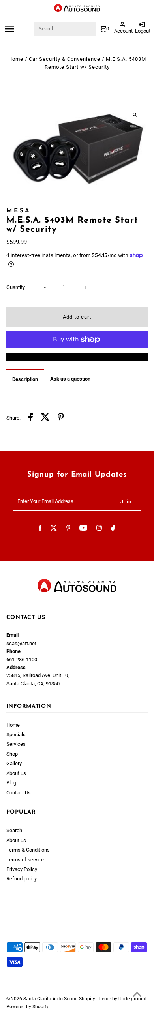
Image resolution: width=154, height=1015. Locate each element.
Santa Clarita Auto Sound (51, 999)
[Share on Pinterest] (61, 418)
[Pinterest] (68, 529)
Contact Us (18, 792)
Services (16, 744)
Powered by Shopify (27, 1006)
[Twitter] (54, 529)
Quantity (15, 287)
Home (15, 59)
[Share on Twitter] (45, 418)
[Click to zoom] (135, 115)
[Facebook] (40, 529)
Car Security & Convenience (64, 59)
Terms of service (25, 860)
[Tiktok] (113, 529)
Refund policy (21, 879)
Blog (11, 783)
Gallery (14, 763)
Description (25, 379)
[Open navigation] (18, 29)
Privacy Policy (21, 869)
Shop (12, 754)
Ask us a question (70, 379)
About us (16, 773)
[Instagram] (99, 529)
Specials (16, 734)
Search (14, 830)
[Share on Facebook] (30, 418)
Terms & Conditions (28, 850)
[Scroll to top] (137, 994)
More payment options (77, 357)
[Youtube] (83, 529)
